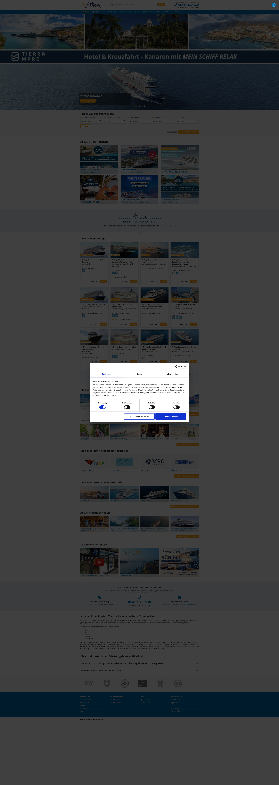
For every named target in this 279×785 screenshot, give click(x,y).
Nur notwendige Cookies (139, 416)
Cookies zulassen (171, 416)
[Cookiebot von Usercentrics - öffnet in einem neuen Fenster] (176, 367)
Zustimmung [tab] (106, 374)
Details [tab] (139, 374)
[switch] (127, 407)
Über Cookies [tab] (172, 374)
